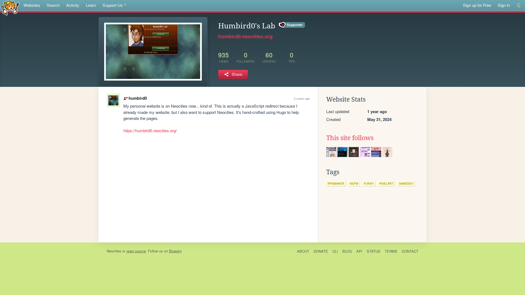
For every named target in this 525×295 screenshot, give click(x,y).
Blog (347, 251)
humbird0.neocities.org (245, 36)
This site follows (350, 137)
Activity (72, 5)
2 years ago (302, 98)
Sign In (504, 5)
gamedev (406, 183)
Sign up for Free (477, 5)
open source (136, 250)
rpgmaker (336, 183)
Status (373, 251)
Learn (91, 5)
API (359, 251)
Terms (391, 251)
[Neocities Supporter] (292, 25)
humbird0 (138, 98)
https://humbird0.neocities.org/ (150, 130)
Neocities (114, 250)
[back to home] (10, 7)
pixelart (386, 183)
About (303, 251)
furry (369, 183)
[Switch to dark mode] (519, 5)
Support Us (113, 5)
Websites (32, 5)
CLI (335, 251)
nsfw (354, 183)
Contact (410, 251)
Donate (321, 251)
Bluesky (175, 250)
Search (53, 5)
